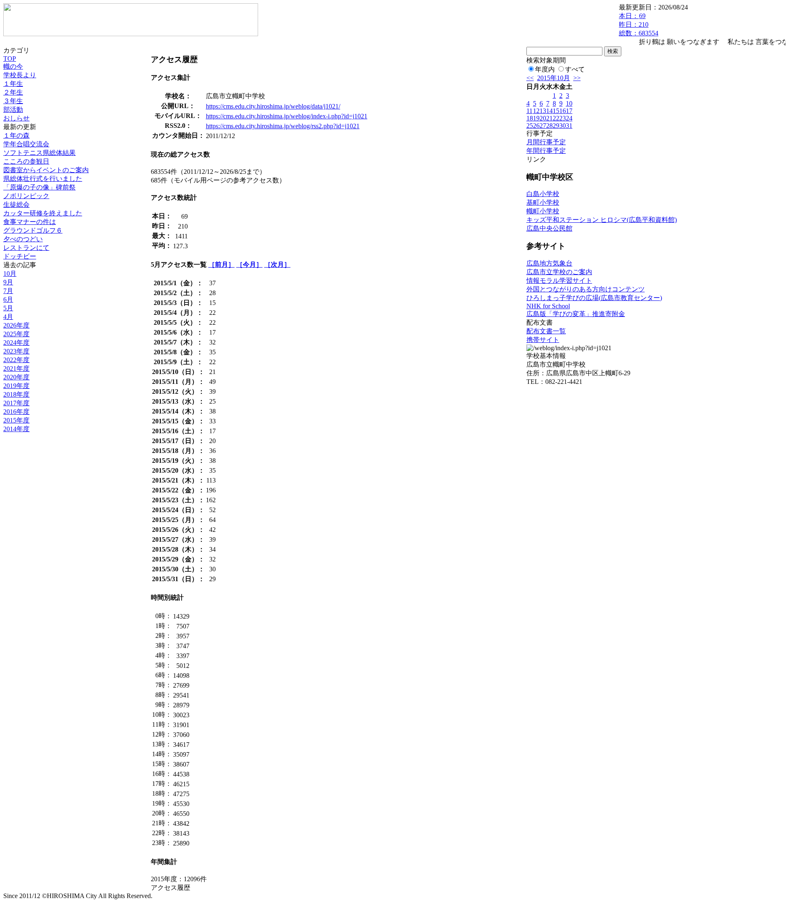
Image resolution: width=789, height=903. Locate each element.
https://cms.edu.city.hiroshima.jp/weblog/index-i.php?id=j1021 (286, 116)
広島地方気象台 (549, 263)
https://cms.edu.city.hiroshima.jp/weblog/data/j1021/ (273, 106)
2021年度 (16, 368)
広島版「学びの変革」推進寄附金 (575, 313)
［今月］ (249, 264)
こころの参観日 (26, 161)
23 (562, 118)
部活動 (13, 109)
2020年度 (16, 377)
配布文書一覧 (546, 331)
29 (556, 125)
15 (556, 110)
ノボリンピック (26, 195)
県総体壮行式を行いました (42, 178)
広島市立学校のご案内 (559, 271)
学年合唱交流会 (26, 144)
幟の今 (13, 66)
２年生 (13, 92)
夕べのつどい (23, 239)
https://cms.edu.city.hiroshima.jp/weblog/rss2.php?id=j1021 (283, 125)
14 (549, 110)
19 (536, 118)
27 (543, 125)
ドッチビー (19, 256)
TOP (9, 58)
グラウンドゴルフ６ (32, 230)
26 (536, 125)
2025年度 (16, 333)
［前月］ (221, 264)
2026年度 (16, 325)
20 (543, 118)
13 (543, 110)
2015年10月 (553, 77)
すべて (575, 69)
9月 (8, 282)
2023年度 (16, 351)
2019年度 (16, 385)
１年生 (13, 83)
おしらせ (16, 118)
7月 (8, 290)
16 (562, 110)
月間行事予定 (546, 142)
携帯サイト (542, 339)
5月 (8, 308)
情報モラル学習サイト (559, 280)
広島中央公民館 (549, 228)
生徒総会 (16, 204)
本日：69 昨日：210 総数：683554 (638, 24)
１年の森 (16, 135)
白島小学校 (542, 193)
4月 (8, 316)
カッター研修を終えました (42, 213)
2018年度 (16, 394)
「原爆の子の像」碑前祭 (39, 187)
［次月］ (277, 264)
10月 (9, 273)
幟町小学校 (542, 211)
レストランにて (26, 247)
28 (549, 125)
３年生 (13, 100)
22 (556, 118)
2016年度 (16, 411)
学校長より (19, 75)
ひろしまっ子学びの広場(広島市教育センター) (594, 297)
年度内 (545, 69)
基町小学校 (542, 202)
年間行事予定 (546, 150)
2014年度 (16, 428)
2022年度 (16, 359)
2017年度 (16, 403)
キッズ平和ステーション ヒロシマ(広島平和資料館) (601, 219)
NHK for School (548, 306)
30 (562, 125)
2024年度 (16, 342)
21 (549, 118)
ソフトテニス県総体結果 (39, 152)
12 (536, 110)
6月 (8, 299)
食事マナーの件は (29, 221)
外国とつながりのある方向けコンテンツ (585, 289)
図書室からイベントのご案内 (46, 169)
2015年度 (16, 420)
